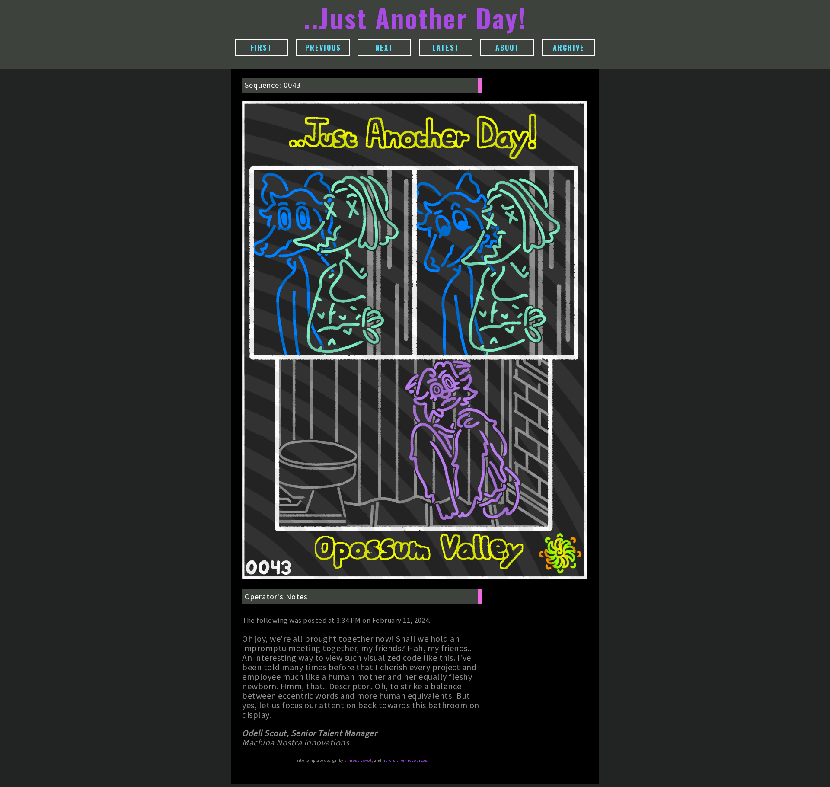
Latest (446, 47)
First (261, 47)
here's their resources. (405, 760)
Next (384, 47)
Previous (323, 47)
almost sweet (358, 760)
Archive (568, 47)
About (507, 47)
